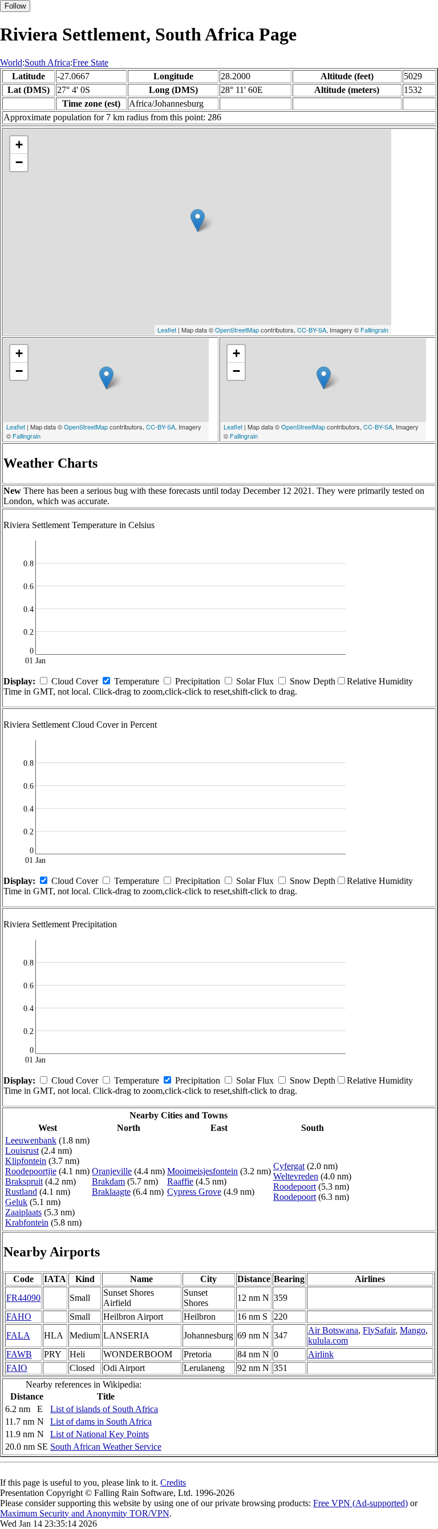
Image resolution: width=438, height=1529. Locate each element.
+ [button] (19, 144)
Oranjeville (112, 1171)
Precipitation (197, 681)
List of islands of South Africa (104, 1409)
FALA (18, 1335)
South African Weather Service (105, 1446)
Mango (412, 1330)
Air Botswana (333, 1330)
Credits (173, 1482)
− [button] (19, 162)
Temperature (136, 681)
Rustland (21, 1192)
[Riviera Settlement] (197, 220)
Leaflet (166, 329)
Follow (15, 6)
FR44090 (23, 1298)
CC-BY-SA (311, 329)
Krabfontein (26, 1222)
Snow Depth (312, 681)
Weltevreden (295, 1176)
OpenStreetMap (237, 329)
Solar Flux (255, 681)
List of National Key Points (99, 1434)
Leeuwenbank (30, 1140)
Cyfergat (289, 1166)
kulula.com (328, 1340)
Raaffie (180, 1181)
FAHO (18, 1316)
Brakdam (108, 1181)
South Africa (47, 62)
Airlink (321, 1354)
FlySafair (379, 1330)
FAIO (16, 1368)
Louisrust (22, 1150)
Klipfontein (25, 1161)
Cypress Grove (194, 1192)
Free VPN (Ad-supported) (360, 1503)
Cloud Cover (74, 681)
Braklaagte (111, 1192)
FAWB (19, 1354)
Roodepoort (294, 1186)
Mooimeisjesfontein (202, 1171)
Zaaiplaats (23, 1212)
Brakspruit (24, 1181)
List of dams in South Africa (101, 1421)
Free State (90, 62)
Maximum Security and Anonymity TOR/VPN (84, 1513)
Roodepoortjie (30, 1171)
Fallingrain (374, 329)
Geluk (16, 1202)
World (11, 62)
